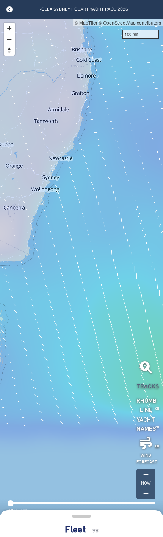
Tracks (145, 386)
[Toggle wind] (145, 442)
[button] (81, 525)
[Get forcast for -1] (145, 474)
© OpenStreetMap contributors (130, 22)
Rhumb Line (145, 404)
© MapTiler (86, 22)
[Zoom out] (9, 39)
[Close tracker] (9, 9)
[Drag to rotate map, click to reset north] (9, 50)
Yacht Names (145, 423)
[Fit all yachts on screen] (145, 367)
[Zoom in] (9, 28)
